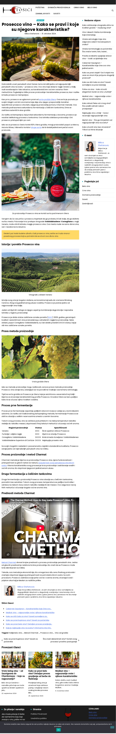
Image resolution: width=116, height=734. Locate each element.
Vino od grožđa (61, 633)
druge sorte (36, 127)
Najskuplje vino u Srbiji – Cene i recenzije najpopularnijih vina (95, 114)
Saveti (56, 13)
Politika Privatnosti (39, 714)
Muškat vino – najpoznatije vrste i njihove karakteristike (66, 674)
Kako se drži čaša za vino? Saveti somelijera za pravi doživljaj (96, 83)
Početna (40, 7)
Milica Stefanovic (32, 33)
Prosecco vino (46, 633)
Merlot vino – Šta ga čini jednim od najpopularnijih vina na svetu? (97, 121)
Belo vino (92, 7)
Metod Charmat (9, 562)
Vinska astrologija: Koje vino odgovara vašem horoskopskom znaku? (96, 42)
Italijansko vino (15, 633)
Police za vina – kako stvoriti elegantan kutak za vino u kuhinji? (97, 90)
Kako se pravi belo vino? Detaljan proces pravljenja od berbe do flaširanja (39, 675)
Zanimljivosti (43, 13)
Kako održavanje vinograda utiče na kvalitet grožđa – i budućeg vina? (98, 26)
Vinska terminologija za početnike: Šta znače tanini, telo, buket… (97, 50)
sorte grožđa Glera (47, 99)
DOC (50, 317)
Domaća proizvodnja (59, 7)
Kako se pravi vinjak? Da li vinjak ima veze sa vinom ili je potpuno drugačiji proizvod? (98, 75)
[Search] (112, 10)
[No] (112, 727)
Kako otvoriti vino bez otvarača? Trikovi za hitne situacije (96, 128)
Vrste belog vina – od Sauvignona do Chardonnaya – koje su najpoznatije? (13, 675)
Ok (58, 730)
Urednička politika (39, 718)
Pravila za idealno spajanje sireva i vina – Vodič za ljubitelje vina (97, 57)
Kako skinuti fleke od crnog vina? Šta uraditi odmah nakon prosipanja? (96, 106)
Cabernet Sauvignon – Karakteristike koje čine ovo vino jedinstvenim (96, 66)
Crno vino (79, 7)
